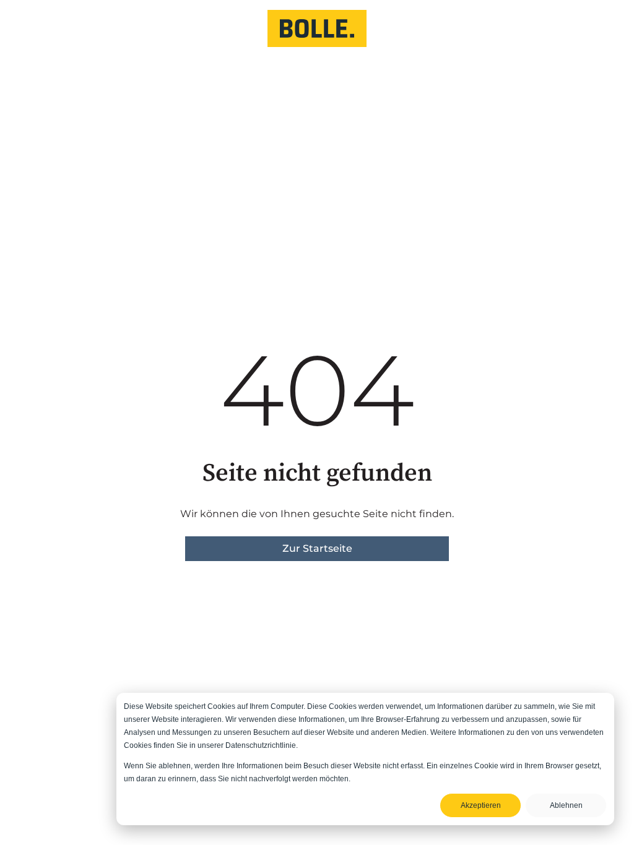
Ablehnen (566, 805)
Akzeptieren (481, 805)
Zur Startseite (317, 548)
